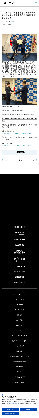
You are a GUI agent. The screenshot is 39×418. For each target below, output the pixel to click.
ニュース (19, 330)
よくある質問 (19, 310)
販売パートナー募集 (19, 341)
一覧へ (19, 160)
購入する (19, 325)
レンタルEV (19, 346)
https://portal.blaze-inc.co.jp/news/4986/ (19, 133)
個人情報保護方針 (19, 361)
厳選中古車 (19, 367)
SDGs (19, 372)
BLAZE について (19, 294)
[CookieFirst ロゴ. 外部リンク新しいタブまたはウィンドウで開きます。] (2, 395)
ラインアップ (19, 299)
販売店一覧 (19, 304)
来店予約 (19, 320)
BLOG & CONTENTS (19, 336)
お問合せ (19, 315)
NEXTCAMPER (19, 377)
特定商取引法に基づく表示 (19, 356)
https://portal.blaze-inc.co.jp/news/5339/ (19, 145)
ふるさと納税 (19, 382)
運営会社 (19, 351)
